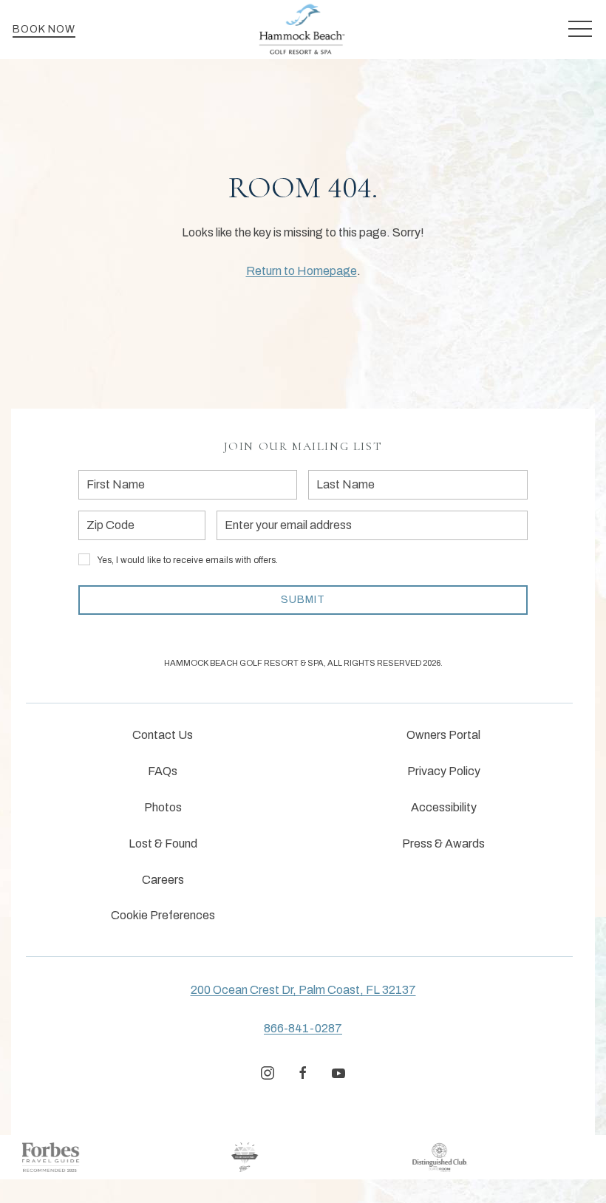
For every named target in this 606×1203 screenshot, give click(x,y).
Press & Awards (443, 843)
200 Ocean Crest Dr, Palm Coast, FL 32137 (303, 990)
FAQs (162, 771)
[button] (580, 29)
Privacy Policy (443, 771)
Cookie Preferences (163, 915)
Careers (163, 879)
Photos (163, 807)
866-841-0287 (303, 1028)
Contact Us (162, 735)
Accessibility (444, 807)
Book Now (44, 29)
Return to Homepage (301, 271)
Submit (303, 599)
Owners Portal (443, 735)
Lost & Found (163, 843)
